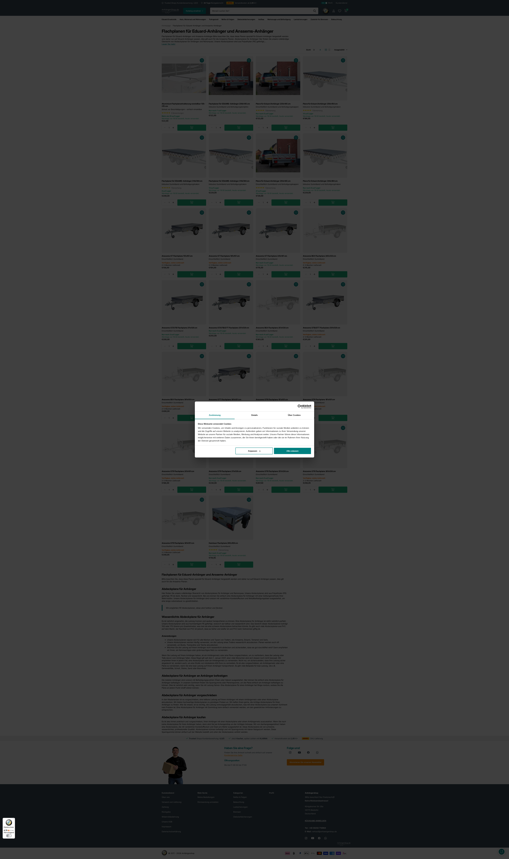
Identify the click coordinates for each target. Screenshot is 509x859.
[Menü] (13, 819)
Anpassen (252, 451)
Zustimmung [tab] (215, 415)
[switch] (9, 835)
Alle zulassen (292, 451)
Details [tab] (254, 415)
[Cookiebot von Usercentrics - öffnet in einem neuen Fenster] (299, 407)
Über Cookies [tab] (294, 415)
